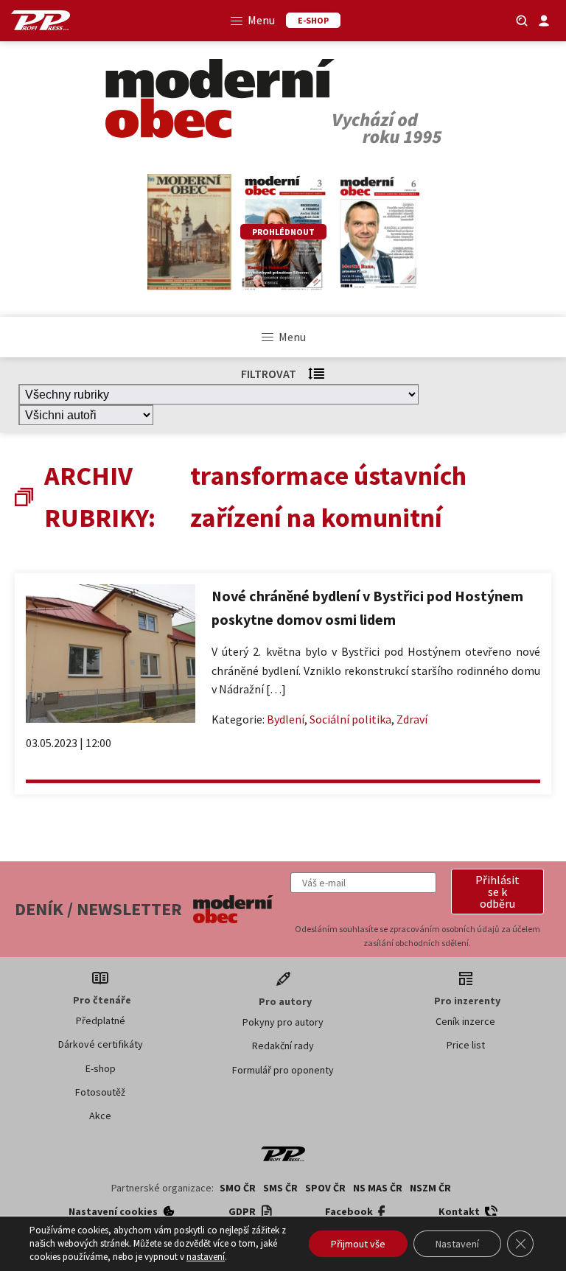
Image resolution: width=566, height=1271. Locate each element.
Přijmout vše (358, 1243)
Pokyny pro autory (283, 1022)
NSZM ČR (430, 1187)
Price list (466, 1044)
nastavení (205, 1256)
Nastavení (457, 1243)
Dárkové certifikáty (100, 1044)
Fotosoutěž (100, 1092)
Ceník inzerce (465, 1021)
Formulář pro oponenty (283, 1069)
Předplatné (100, 1020)
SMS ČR (280, 1187)
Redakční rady (283, 1045)
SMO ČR (238, 1187)
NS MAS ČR (377, 1187)
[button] (497, 891)
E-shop (100, 1068)
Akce (100, 1115)
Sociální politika (350, 719)
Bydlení (285, 719)
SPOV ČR (325, 1187)
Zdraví (411, 719)
